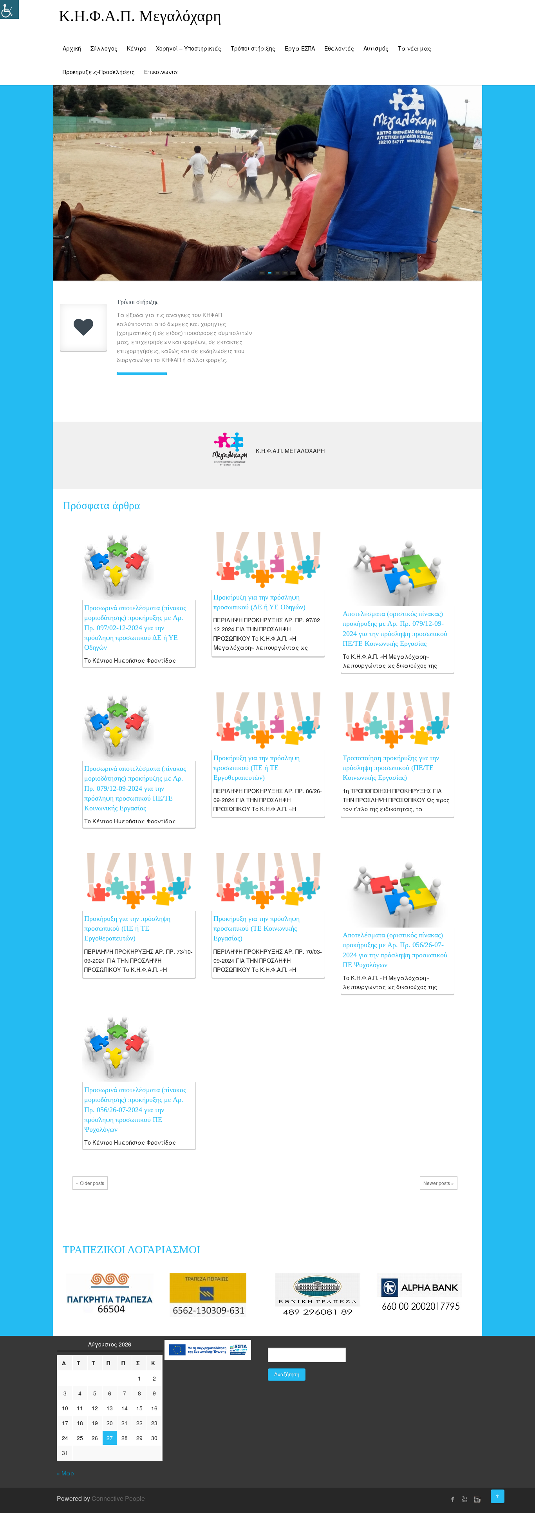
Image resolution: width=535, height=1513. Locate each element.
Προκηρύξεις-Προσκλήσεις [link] (99, 72)
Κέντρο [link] (136, 48)
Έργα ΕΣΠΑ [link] (300, 48)
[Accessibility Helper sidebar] (9, 9)
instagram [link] (476, 1499)
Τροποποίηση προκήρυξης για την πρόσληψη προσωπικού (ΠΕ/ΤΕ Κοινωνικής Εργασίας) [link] (391, 767)
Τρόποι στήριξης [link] (253, 48)
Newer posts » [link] (438, 1183)
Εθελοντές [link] (339, 48)
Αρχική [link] (72, 48)
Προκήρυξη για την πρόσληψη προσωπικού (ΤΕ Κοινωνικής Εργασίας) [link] (256, 928)
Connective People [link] (118, 1498)
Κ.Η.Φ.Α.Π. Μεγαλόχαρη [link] (140, 16)
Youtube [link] (464, 1499)
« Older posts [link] (90, 1183)
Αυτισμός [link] (376, 48)
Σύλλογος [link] (103, 48)
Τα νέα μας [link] (414, 48)
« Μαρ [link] (65, 1473)
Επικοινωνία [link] (161, 72)
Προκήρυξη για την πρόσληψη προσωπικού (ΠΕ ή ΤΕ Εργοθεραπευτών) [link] (256, 767)
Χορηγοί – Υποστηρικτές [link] (188, 48)
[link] (118, 565)
